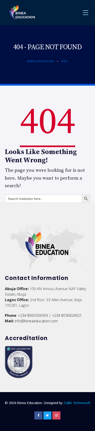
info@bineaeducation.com (36, 320)
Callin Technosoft (77, 403)
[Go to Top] (85, 420)
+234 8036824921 (67, 315)
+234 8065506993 (33, 315)
